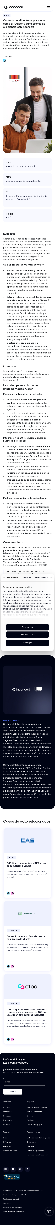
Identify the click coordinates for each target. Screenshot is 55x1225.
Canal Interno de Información (13, 1212)
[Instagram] (6, 1169)
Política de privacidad (11, 1199)
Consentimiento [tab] (10, 577)
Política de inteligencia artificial (14, 1195)
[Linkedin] (27, 1169)
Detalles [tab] (27, 577)
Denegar (27, 642)
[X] (20, 1169)
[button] (48, 7)
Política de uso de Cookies (12, 1207)
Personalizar (27, 627)
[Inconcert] (13, 7)
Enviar (13, 1091)
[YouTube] (13, 1169)
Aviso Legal (7, 1203)
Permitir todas (28, 634)
